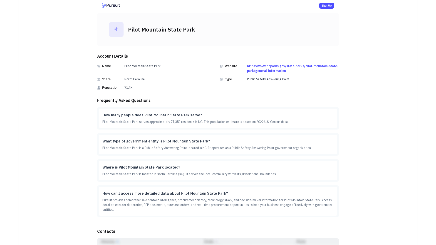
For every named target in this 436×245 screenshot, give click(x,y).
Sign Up (327, 5)
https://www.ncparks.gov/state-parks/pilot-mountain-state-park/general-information (292, 68)
